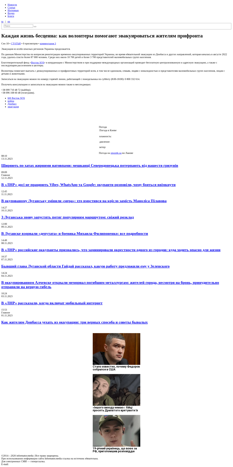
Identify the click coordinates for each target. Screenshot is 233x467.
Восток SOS (37, 62)
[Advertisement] (51, 118)
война (11, 101)
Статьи (11, 7)
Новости (12, 4)
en (9, 21)
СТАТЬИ (16, 43)
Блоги (11, 16)
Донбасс (12, 103)
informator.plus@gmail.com (23, 464)
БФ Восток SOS (16, 98)
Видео (11, 13)
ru (2, 21)
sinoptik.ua (116, 153)
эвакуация (13, 106)
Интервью (13, 10)
